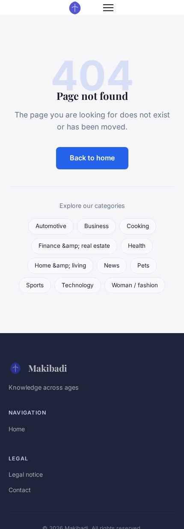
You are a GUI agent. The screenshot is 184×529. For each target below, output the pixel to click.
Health (136, 245)
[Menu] (108, 8)
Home (17, 429)
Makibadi (47, 368)
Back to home (92, 157)
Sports (35, 285)
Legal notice (26, 474)
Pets (143, 265)
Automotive (51, 225)
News (111, 265)
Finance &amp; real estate (74, 245)
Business (96, 225)
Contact (20, 489)
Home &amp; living (60, 265)
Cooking (138, 225)
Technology (78, 285)
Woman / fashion (135, 285)
